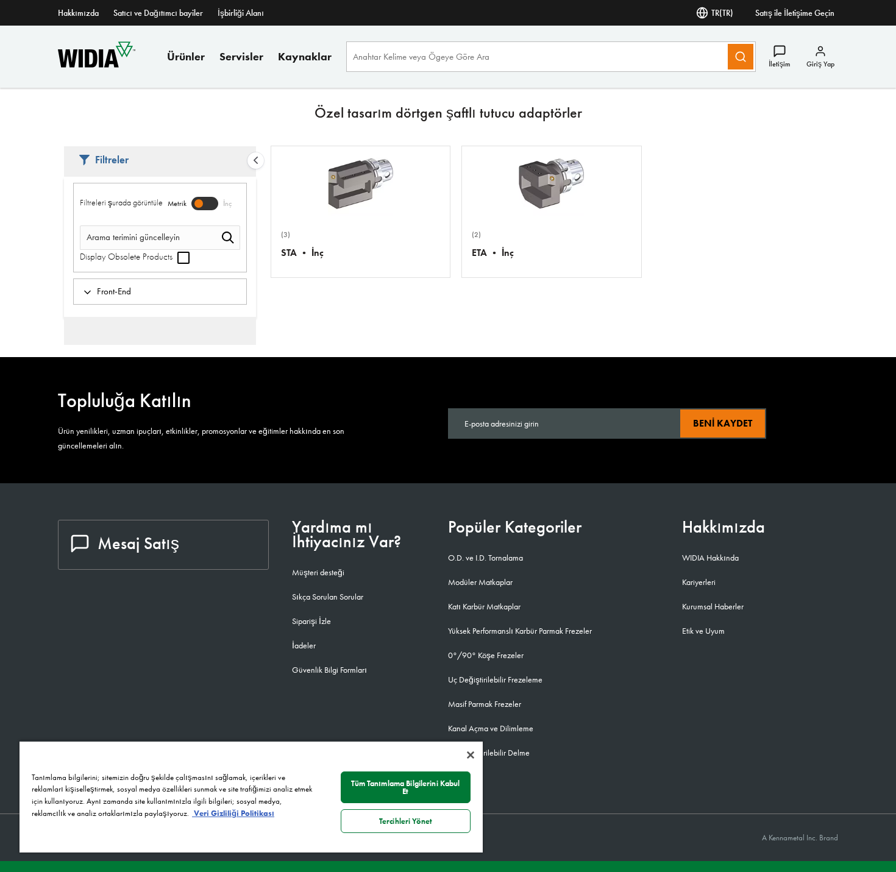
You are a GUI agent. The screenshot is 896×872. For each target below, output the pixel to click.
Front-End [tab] (114, 291)
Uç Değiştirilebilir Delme (489, 752)
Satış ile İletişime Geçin (794, 12)
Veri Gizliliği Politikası (233, 813)
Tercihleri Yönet (405, 821)
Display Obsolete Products (127, 256)
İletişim (779, 64)
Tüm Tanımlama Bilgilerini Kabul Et (405, 787)
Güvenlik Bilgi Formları (329, 669)
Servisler (241, 56)
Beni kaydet (722, 423)
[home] (96, 64)
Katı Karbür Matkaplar (484, 606)
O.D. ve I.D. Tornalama (485, 557)
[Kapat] (470, 755)
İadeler (304, 645)
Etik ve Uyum (703, 630)
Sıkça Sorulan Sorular (327, 596)
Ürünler (186, 56)
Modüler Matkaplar (480, 581)
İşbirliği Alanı (241, 12)
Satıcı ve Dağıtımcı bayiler (158, 12)
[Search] (740, 56)
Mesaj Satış (138, 543)
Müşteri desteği (318, 572)
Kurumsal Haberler (713, 606)
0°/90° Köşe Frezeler (486, 655)
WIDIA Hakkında (710, 557)
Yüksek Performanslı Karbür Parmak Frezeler (520, 630)
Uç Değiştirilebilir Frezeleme (495, 679)
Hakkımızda (78, 12)
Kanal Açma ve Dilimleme (490, 728)
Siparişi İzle (311, 620)
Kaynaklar (305, 56)
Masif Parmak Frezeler (484, 703)
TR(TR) (722, 12)
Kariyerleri (699, 581)
